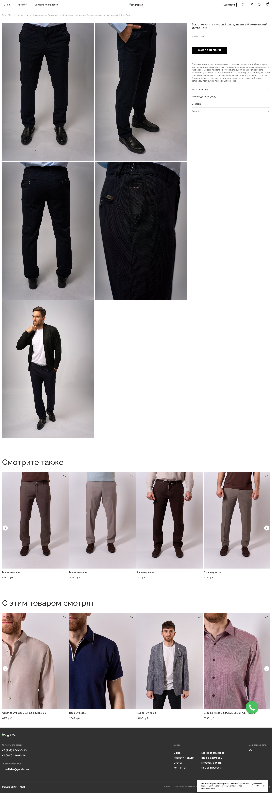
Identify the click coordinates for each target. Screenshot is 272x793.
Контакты (180, 767)
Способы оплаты (211, 762)
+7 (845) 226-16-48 (14, 755)
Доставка (196, 104)
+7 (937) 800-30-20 (14, 750)
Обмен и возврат (211, 767)
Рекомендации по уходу (204, 96)
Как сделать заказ (212, 752)
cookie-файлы (222, 783)
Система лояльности (46, 4)
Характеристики (200, 89)
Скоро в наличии (209, 50)
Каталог (22, 4)
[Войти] (252, 4)
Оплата (195, 111)
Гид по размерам (212, 757)
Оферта (166, 786)
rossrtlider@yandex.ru (15, 769)
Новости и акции (184, 757)
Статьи (178, 762)
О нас (7, 4)
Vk (250, 750)
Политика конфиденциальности (190, 786)
